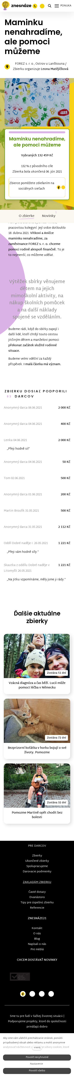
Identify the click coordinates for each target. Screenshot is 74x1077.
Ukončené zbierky (37, 861)
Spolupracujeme (37, 866)
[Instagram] (63, 187)
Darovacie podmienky (37, 871)
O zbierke (26, 216)
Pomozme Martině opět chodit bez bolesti (37, 815)
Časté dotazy (37, 892)
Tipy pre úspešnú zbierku (37, 902)
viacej (37, 1047)
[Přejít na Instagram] (32, 994)
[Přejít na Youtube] (42, 994)
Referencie (37, 908)
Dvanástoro (37, 897)
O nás (37, 933)
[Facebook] (59, 187)
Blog (37, 939)
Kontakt (37, 928)
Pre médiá (37, 949)
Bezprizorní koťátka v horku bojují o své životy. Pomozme (37, 750)
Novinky (48, 216)
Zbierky (37, 855)
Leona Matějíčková (54, 69)
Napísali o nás (37, 944)
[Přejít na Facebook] (23, 994)
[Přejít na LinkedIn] (51, 994)
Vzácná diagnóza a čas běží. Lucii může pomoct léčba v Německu (37, 686)
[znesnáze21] (16, 6)
